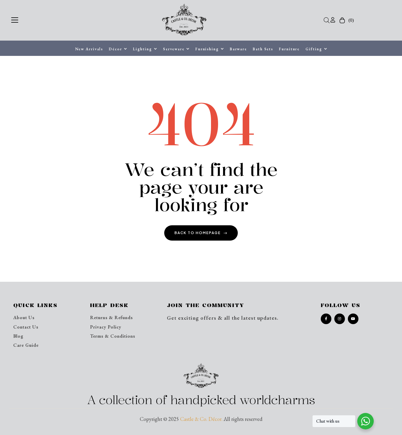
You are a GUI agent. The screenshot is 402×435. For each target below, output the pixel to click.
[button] (14, 19)
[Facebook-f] (326, 319)
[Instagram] (339, 319)
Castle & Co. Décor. (201, 419)
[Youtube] (353, 319)
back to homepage (198, 233)
